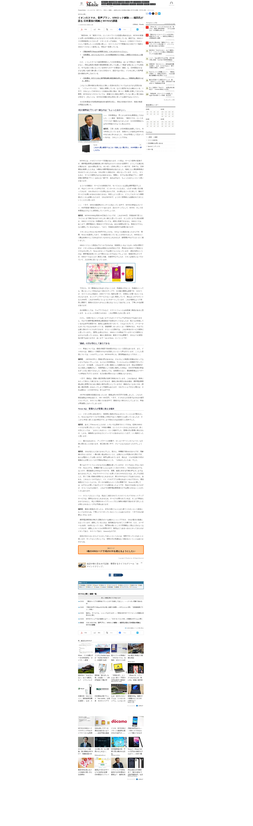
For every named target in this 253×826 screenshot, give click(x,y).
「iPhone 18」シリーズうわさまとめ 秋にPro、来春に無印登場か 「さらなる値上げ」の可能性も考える (162, 28)
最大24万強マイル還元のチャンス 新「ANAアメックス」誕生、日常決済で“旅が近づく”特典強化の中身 (162, 81)
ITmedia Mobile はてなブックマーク (159, 13)
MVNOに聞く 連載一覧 (87, 594)
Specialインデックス (154, 146)
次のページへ (117, 575)
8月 (147, 111)
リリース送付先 (152, 140)
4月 (147, 114)
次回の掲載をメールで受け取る (135, 628)
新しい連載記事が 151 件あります (111, 598)
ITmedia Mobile (82, 10)
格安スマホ (134, 585)
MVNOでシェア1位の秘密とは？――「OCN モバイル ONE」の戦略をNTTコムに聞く (114, 619)
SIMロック (90, 587)
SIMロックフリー (124, 585)
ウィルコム (134, 587)
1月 (158, 114)
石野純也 (135, 24)
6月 (154, 111)
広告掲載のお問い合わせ (155, 143)
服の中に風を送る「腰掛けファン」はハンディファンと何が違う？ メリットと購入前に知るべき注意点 (161, 44)
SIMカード (103, 585)
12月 (162, 111)
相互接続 (110, 587)
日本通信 (83, 585)
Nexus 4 (96, 585)
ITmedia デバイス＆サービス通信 (147, 13)
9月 (172, 111)
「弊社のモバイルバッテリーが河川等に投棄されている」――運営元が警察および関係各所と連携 (161, 36)
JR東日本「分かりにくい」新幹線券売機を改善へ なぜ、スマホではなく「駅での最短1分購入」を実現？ (161, 65)
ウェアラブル (125, 587)
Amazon (97, 587)
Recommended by (131, 705)
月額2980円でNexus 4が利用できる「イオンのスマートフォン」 (105, 51)
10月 (169, 111)
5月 (158, 111)
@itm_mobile (153, 13)
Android (104, 587)
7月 (151, 111)
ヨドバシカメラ (113, 585)
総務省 (117, 587)
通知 (99, 29)
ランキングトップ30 (169, 100)
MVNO (90, 585)
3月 (151, 114)
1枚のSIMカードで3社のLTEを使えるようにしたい (111, 551)
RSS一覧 (150, 149)
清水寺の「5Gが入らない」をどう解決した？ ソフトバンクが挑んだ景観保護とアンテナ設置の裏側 (161, 52)
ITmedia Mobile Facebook (150, 13)
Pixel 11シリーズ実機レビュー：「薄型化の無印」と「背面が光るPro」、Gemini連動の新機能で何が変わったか (162, 73)
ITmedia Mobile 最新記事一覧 (156, 13)
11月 (166, 111)
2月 (154, 114)
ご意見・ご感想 (152, 137)
